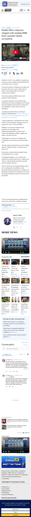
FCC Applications (19, 473)
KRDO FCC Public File (8, 474)
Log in (22, 342)
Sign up (26, 342)
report (26, 371)
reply (7, 371)
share (23, 371)
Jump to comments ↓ (7, 210)
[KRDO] (8, 10)
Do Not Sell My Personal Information (11, 476)
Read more (26, 368)
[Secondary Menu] (4, 10)
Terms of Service (6, 471)
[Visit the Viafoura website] (26, 432)
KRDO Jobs (11, 473)
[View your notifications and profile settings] (27, 354)
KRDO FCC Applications (21, 474)
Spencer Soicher (6, 65)
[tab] (7, 354)
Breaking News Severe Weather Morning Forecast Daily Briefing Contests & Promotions (7, 490)
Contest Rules (5, 478)
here (9, 336)
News (13, 205)
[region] (15, 388)
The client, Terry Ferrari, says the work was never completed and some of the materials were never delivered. (15, 115)
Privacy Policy (14, 471)
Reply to (10, 376)
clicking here (14, 332)
